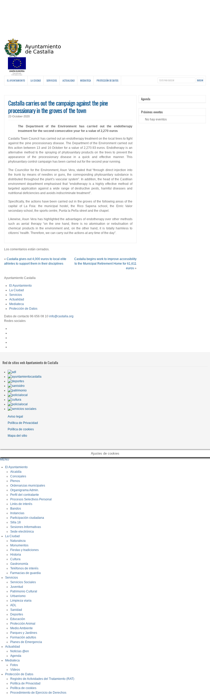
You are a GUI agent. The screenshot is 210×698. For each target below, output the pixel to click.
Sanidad (16, 610)
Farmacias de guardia (25, 573)
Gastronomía (19, 564)
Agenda (15, 656)
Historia (15, 554)
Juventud (16, 587)
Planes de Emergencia (26, 642)
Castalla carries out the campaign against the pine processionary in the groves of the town (58, 106)
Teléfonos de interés (24, 568)
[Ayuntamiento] (24, 376)
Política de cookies (21, 429)
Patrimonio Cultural (23, 591)
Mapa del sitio (17, 435)
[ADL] (12, 372)
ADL (13, 605)
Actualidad (68, 80)
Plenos (15, 481)
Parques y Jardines (23, 633)
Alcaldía (16, 472)
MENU (4, 459)
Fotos (14, 665)
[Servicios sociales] (22, 409)
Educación (17, 619)
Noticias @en (19, 651)
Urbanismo (18, 596)
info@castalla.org (61, 316)
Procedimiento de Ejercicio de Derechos (38, 692)
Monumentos (19, 545)
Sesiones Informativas (25, 527)
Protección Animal (22, 623)
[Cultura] (14, 399)
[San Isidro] (16, 386)
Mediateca (85, 80)
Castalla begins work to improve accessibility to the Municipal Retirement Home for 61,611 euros (105, 263)
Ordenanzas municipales (27, 485)
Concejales (18, 476)
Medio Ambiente (21, 628)
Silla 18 (15, 522)
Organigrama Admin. (24, 490)
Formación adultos (23, 637)
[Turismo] (18, 404)
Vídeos (15, 669)
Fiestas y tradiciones (24, 550)
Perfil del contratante (24, 495)
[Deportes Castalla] (16, 381)
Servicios (51, 80)
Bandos (15, 508)
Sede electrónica (22, 531)
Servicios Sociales (23, 582)
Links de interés (21, 504)
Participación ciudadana (27, 518)
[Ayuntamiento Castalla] (32, 54)
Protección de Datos (107, 80)
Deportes (16, 614)
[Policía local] (18, 395)
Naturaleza (18, 541)
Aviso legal (15, 416)
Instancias (17, 513)
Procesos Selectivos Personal (31, 499)
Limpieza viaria (21, 600)
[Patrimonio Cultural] (17, 390)
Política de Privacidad (23, 423)
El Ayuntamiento (16, 80)
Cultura (15, 559)
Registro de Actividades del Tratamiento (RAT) (42, 679)
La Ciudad (35, 80)
